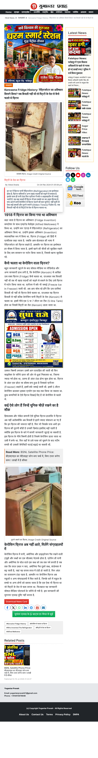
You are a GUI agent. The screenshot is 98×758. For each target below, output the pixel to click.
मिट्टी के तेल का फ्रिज (43, 628)
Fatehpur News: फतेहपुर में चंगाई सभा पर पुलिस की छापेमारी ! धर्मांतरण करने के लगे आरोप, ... (86, 93)
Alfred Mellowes (13, 632)
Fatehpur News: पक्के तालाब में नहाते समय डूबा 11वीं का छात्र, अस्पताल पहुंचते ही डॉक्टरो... (86, 105)
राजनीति (37, 12)
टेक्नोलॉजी (21, 18)
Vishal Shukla (13, 185)
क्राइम (16, 12)
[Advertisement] (49, 192)
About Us (24, 714)
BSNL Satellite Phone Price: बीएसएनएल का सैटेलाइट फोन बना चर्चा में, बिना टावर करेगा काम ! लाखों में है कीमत (33, 456)
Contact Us (38, 714)
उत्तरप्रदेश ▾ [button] (26, 12)
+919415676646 (18, 696)
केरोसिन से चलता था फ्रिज (39, 624)
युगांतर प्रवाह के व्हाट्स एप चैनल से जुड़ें (34, 614)
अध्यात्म (83, 12)
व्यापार (91, 12)
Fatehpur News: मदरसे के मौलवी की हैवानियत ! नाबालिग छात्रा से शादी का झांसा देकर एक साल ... (86, 153)
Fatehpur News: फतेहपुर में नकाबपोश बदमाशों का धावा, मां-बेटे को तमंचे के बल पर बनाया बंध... (86, 117)
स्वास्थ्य (67, 12)
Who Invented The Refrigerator (19, 628)
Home (9, 12)
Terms (49, 714)
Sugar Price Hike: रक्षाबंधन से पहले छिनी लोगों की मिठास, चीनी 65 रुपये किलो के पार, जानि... (86, 129)
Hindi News (9, 18)
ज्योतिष (75, 12)
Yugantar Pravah (46, 708)
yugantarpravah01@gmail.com (23, 693)
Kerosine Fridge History (16, 624)
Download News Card (16, 601)
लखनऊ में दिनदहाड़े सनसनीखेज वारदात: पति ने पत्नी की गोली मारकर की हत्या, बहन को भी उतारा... (86, 141)
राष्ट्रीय (45, 12)
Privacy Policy (62, 714)
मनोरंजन (59, 12)
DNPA (76, 714)
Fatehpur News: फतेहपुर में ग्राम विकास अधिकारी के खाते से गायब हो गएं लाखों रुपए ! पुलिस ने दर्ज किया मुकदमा (79, 66)
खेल (52, 12)
